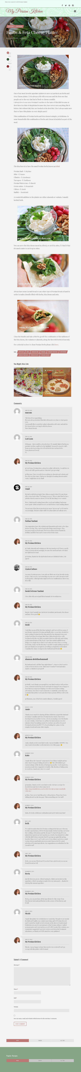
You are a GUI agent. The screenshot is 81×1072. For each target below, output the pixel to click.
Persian (43, 352)
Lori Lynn (29, 439)
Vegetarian (19, 26)
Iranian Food (35, 352)
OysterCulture (31, 569)
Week (17, 1040)
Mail (15, 998)
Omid (27, 489)
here (56, 345)
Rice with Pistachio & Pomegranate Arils (27, 392)
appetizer (21, 352)
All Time (63, 1040)
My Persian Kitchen (13, 38)
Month (40, 1040)
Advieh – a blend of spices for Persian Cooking (55, 391)
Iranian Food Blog (23, 355)
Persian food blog (52, 352)
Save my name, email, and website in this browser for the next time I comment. (35, 1018)
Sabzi (57, 166)
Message (16, 965)
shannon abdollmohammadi (36, 659)
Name (16, 989)
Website (16, 1007)
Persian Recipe (34, 355)
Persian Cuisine (45, 355)
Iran (28, 352)
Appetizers (11, 26)
